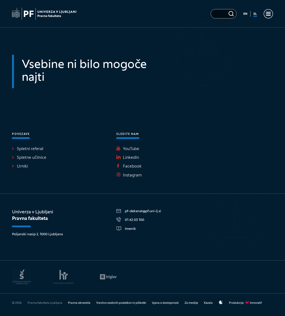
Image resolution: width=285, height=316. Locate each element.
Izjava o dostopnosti (165, 303)
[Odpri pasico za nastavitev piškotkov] (220, 302)
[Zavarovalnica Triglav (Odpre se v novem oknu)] (108, 277)
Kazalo (208, 303)
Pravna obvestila (79, 303)
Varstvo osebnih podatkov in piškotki (121, 303)
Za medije (191, 303)
